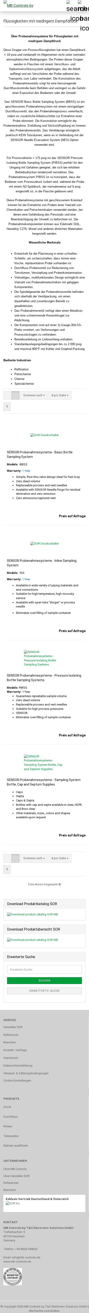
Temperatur (11, 1136)
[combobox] (34, 395)
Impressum (10, 1057)
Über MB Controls (15, 1169)
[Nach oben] (76, 1306)
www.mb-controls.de (17, 1261)
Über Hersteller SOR (16, 1176)
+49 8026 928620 (26, 1249)
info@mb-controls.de (26, 1257)
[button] (7, 395)
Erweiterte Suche (44, 990)
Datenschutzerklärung (17, 1065)
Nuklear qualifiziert (15, 1145)
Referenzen (10, 1035)
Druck (7, 1107)
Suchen (44, 980)
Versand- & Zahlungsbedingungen (26, 1073)
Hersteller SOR (13, 1027)
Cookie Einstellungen (17, 1080)
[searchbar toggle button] (72, 5)
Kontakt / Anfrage (15, 1050)
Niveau (7, 1126)
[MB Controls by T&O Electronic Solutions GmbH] (17, 5)
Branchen (9, 1042)
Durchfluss (10, 1116)
